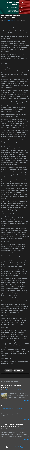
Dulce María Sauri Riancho (15, 4)
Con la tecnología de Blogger (16, 447)
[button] (28, 16)
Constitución (8, 370)
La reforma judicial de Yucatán (11, 406)
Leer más (26, 401)
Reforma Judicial (18, 370)
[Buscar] (28, 3)
